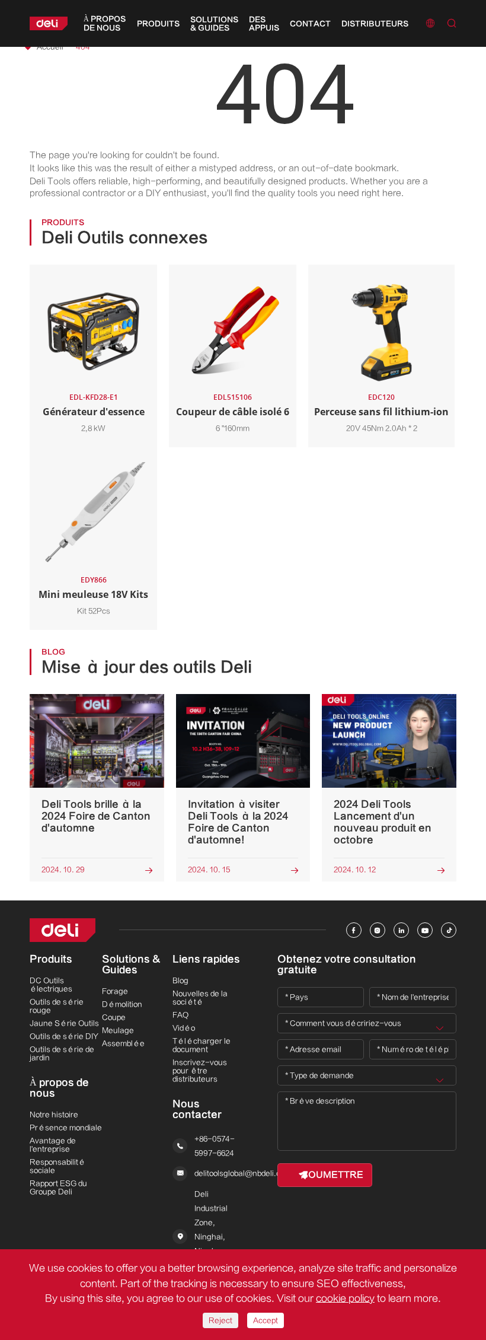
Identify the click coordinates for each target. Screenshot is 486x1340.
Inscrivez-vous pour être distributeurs (199, 1070)
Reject (220, 1320)
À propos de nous (105, 23)
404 (83, 47)
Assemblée (123, 1043)
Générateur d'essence (94, 411)
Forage (115, 991)
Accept (265, 1320)
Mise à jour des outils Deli (146, 667)
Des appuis (264, 23)
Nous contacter (197, 1109)
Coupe (114, 1017)
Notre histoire (54, 1114)
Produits (158, 24)
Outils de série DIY (64, 1036)
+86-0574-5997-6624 (214, 1146)
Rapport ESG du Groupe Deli (58, 1187)
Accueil (50, 47)
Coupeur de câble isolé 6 (232, 411)
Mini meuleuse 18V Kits (93, 594)
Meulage (118, 1030)
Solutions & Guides (214, 23)
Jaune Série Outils (64, 1023)
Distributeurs (374, 24)
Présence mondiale (66, 1127)
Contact (310, 24)
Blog (180, 980)
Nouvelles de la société (200, 997)
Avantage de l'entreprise (53, 1145)
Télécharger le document (201, 1045)
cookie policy (345, 1298)
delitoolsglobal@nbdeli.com (242, 1173)
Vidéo (183, 1028)
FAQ (180, 1015)
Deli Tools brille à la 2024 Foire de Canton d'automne (96, 816)
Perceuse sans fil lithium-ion (381, 411)
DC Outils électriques (51, 984)
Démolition (122, 1004)
